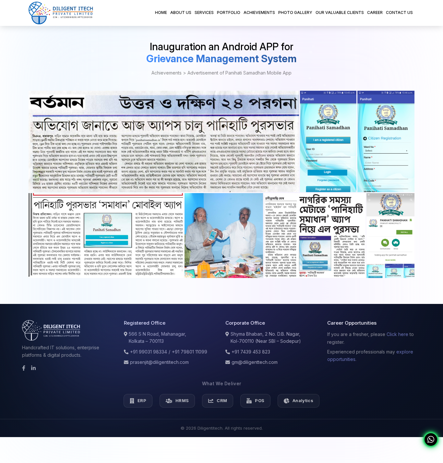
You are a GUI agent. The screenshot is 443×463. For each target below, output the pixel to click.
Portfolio (228, 12)
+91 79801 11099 (189, 351)
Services (204, 12)
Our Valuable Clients (340, 12)
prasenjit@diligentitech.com (159, 362)
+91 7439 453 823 (251, 351)
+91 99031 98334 (148, 351)
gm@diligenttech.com (255, 362)
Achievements (259, 12)
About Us (180, 12)
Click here (397, 334)
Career (375, 12)
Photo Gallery (295, 12)
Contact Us (399, 12)
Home (161, 12)
